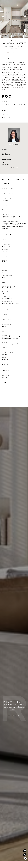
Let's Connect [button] (15, 715)
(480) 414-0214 (6, 154)
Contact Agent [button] (14, 52)
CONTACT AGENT (14, 167)
